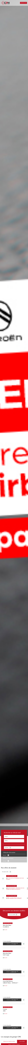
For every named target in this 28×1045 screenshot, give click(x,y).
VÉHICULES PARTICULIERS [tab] (9, 1041)
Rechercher (6, 847)
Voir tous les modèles (12, 914)
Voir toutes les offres (5, 871)
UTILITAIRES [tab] (22, 1041)
